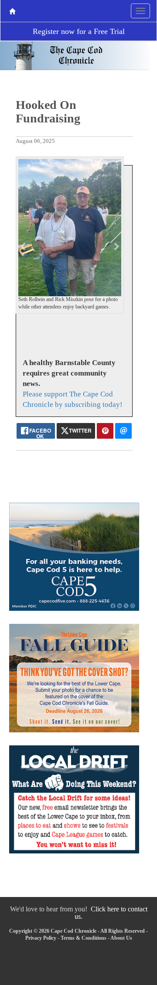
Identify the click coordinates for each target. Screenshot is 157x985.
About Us (121, 938)
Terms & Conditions (83, 938)
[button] (24, 246)
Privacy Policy (40, 938)
